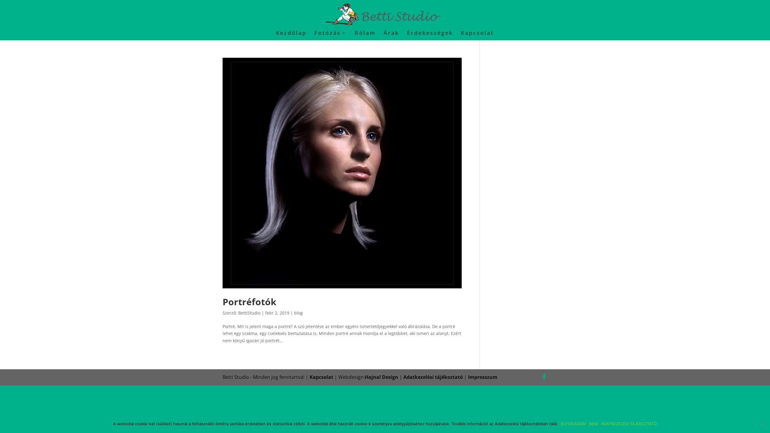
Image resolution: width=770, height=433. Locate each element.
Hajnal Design (381, 377)
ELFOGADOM (573, 423)
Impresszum (482, 377)
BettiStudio (249, 313)
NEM (593, 423)
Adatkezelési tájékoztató (433, 377)
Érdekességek (430, 33)
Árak (391, 33)
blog (298, 313)
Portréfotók (249, 302)
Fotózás (327, 33)
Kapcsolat (477, 33)
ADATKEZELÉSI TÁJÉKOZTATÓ (629, 423)
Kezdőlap (291, 33)
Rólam (365, 33)
